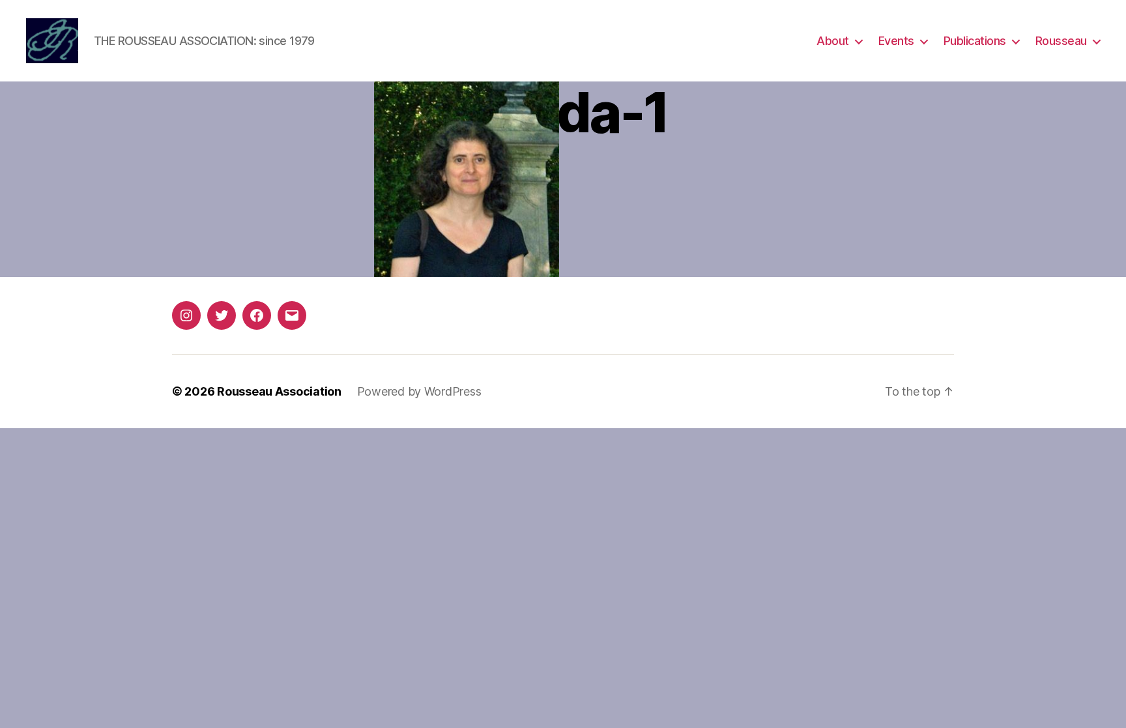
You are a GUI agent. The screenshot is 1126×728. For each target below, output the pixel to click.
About (832, 41)
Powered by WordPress (419, 391)
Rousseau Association (279, 391)
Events (896, 41)
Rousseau (1061, 41)
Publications (975, 41)
